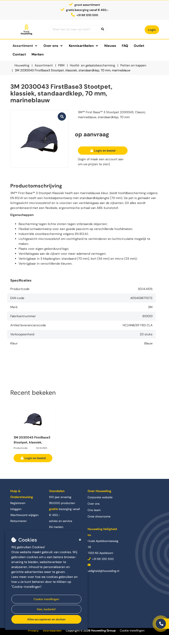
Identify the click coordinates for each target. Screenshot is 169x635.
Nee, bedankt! (46, 609)
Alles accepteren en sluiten (46, 619)
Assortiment (23, 46)
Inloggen (15, 509)
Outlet (139, 46)
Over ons (94, 503)
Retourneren (18, 521)
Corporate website (100, 497)
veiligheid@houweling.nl (103, 571)
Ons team (94, 510)
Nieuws (110, 46)
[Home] (26, 29)
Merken (38, 54)
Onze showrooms (99, 516)
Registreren (17, 503)
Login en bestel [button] (104, 150)
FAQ (125, 46)
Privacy (33, 630)
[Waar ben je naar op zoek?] (102, 29)
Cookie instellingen (46, 599)
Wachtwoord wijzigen (24, 515)
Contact (19, 54)
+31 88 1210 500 (102, 559)
